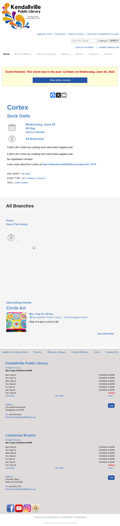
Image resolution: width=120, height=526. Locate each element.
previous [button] (10, 396)
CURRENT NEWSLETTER (108, 47)
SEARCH (114, 41)
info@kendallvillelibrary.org (24, 417)
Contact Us (112, 352)
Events (37, 352)
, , (17, 239)
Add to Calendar (35, 132)
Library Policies (80, 352)
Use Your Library (46, 54)
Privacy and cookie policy (46, 517)
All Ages (26, 174)
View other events (60, 80)
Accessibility (66, 517)
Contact (108, 54)
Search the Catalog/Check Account (102, 34)
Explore (65, 54)
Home (6, 54)
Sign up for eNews (85, 47)
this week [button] (59, 396)
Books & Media (22, 54)
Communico (80, 517)
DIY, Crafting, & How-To (33, 178)
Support (93, 54)
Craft (17, 182)
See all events (106, 333)
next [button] (110, 396)
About (79, 54)
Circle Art (16, 308)
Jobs (97, 352)
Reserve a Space (76, 34)
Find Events (60, 34)
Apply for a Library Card (15, 352)
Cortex (24, 182)
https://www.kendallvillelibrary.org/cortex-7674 (69, 164)
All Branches (34, 138)
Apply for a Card (44, 34)
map (111, 405)
